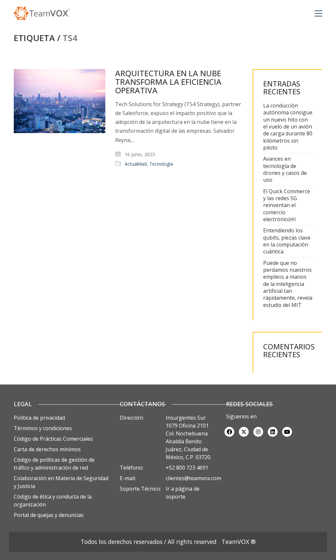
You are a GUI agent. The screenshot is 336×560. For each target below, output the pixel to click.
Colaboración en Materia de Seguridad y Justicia (61, 482)
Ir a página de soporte (183, 492)
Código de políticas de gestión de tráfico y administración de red (54, 463)
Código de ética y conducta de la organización (53, 500)
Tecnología (161, 164)
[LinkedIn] (273, 432)
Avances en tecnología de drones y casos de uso (285, 169)
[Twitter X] (244, 432)
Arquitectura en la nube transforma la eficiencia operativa (168, 82)
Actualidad (136, 164)
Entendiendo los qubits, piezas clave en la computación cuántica (286, 241)
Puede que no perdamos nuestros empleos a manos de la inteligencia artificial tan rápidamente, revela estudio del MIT (287, 284)
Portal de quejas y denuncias (49, 515)
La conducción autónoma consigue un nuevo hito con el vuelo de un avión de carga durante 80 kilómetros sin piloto (287, 126)
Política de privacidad (39, 417)
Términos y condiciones (43, 428)
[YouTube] (287, 432)
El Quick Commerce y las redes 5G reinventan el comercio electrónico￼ (286, 205)
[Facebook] (229, 432)
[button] (318, 13)
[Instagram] (258, 432)
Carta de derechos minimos (47, 449)
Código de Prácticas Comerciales (53, 438)
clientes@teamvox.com (193, 478)
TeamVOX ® (238, 542)
